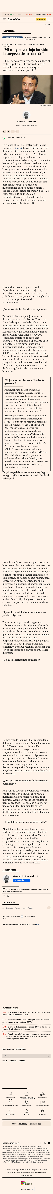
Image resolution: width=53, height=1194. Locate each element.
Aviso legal (15, 1169)
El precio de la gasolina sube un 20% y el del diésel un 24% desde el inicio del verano (26, 1028)
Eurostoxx (13, 1061)
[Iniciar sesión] (49, 19)
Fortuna (8, 31)
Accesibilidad (25, 1172)
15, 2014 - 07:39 (29, 125)
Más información (7, 919)
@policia (18, 147)
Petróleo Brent (40, 14)
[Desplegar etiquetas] (49, 907)
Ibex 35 (6, 14)
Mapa (32, 1172)
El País (47, 24)
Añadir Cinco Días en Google (16, 138)
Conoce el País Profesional (26, 1123)
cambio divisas (26, 1105)
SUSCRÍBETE (41, 19)
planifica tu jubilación (10, 1105)
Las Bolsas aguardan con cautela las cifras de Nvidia (37, 38)
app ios (26, 1114)
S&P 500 (21, 14)
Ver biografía (19, 880)
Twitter (30, 908)
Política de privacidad (13, 1172)
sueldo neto (42, 1097)
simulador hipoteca (26, 1097)
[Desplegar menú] (4, 19)
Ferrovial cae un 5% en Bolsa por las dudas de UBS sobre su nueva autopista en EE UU (26, 1021)
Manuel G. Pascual (26, 122)
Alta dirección (7, 908)
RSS (36, 1172)
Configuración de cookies (39, 1169)
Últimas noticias (10, 1008)
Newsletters (42, 1172)
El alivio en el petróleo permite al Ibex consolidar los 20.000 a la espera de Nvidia (26, 1013)
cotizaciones (10, 1114)
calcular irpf (10, 1097)
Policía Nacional (20, 908)
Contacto (8, 1169)
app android (42, 1114)
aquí (37, 924)
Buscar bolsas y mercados (14, 1049)
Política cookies (25, 1169)
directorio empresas (42, 1105)
